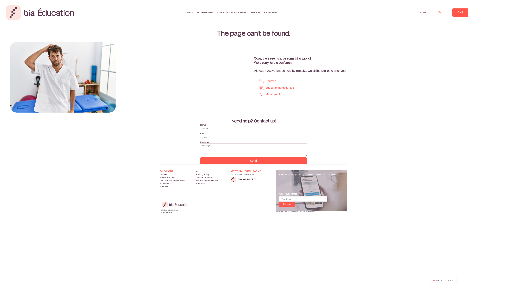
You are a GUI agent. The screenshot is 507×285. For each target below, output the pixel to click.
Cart (460, 12)
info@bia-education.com (169, 210)
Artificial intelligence (246, 171)
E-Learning (166, 171)
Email (203, 134)
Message (204, 142)
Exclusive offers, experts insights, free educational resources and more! (309, 174)
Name (203, 125)
